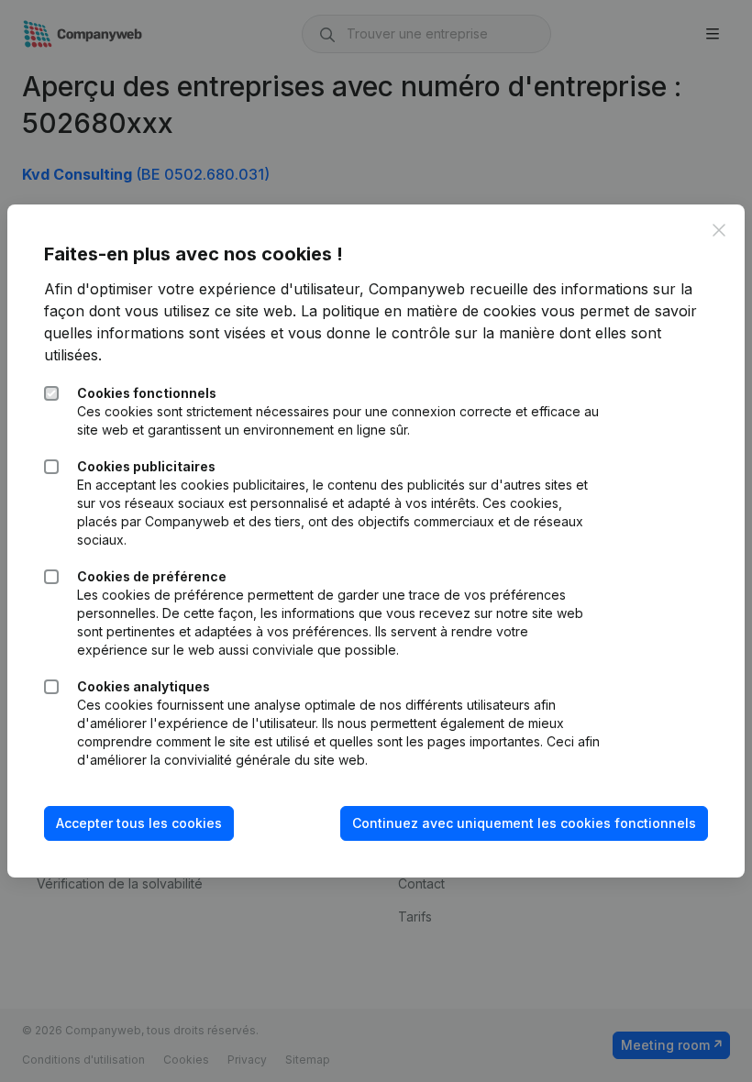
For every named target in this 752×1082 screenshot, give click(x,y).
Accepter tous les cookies (139, 823)
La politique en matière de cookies (418, 311)
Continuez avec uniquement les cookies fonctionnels (524, 823)
